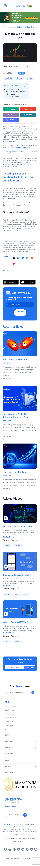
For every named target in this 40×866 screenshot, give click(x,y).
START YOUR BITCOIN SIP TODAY (31, 17)
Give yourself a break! (13, 97)
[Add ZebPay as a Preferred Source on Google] (31, 68)
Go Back (10, 271)
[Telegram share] (27, 258)
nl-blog (29, 78)
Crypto (19, 78)
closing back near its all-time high (18, 147)
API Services (9, 710)
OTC (6, 729)
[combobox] (9, 692)
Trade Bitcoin (9, 714)
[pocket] (13, 263)
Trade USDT (9, 721)
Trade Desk (15, 66)
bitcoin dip (8, 78)
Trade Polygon (10, 725)
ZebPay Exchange (11, 706)
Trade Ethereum (10, 718)
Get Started (20, 6)
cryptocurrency (17, 164)
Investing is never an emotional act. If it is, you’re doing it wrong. (15, 91)
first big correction (12, 152)
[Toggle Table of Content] (23, 86)
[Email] (31, 258)
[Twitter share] (13, 258)
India (30, 6)
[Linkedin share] (22, 258)
